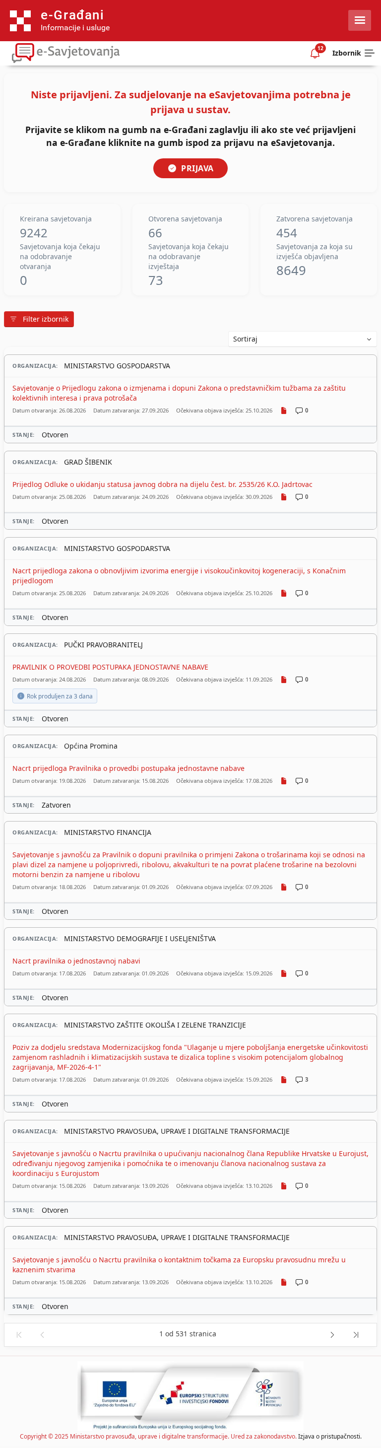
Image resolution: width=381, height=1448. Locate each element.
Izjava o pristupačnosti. (330, 1436)
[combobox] (302, 339)
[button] (18, 1335)
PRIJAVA (197, 168)
